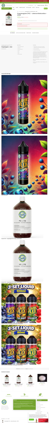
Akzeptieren (31, 419)
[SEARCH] (35, 5)
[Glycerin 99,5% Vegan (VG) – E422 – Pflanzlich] (30, 378)
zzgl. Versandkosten (26, 17)
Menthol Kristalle (42, 382)
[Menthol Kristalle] (42, 378)
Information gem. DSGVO (40, 404)
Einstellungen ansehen (43, 419)
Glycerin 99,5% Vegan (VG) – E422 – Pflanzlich (30, 384)
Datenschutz (37, 421)
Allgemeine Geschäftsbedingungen (41, 407)
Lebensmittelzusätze (21, 11)
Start (17, 11)
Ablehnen (36, 419)
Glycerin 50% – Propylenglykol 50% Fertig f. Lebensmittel (7, 384)
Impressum (40, 421)
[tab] (12, 32)
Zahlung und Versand (39, 411)
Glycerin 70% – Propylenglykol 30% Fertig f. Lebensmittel (18, 384)
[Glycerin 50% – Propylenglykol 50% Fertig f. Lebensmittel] (7, 378)
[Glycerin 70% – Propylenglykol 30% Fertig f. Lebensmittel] (18, 378)
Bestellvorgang (38, 406)
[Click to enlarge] (3, 24)
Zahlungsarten (38, 410)
